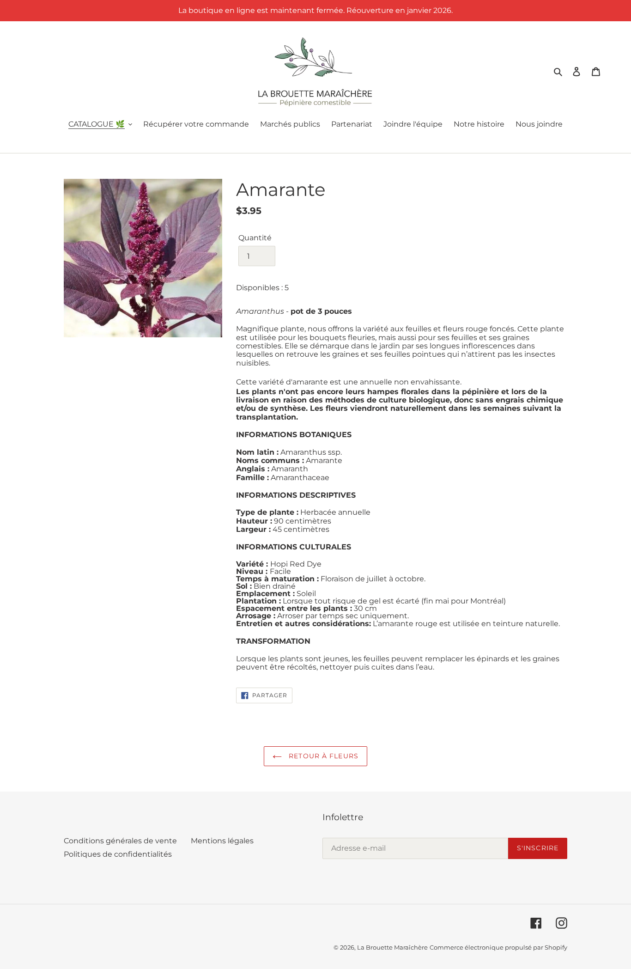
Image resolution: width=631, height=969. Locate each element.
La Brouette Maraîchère (392, 947)
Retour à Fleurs (322, 756)
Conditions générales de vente (120, 840)
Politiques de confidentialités (118, 854)
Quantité (255, 237)
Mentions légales (222, 840)
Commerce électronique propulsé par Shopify (498, 947)
